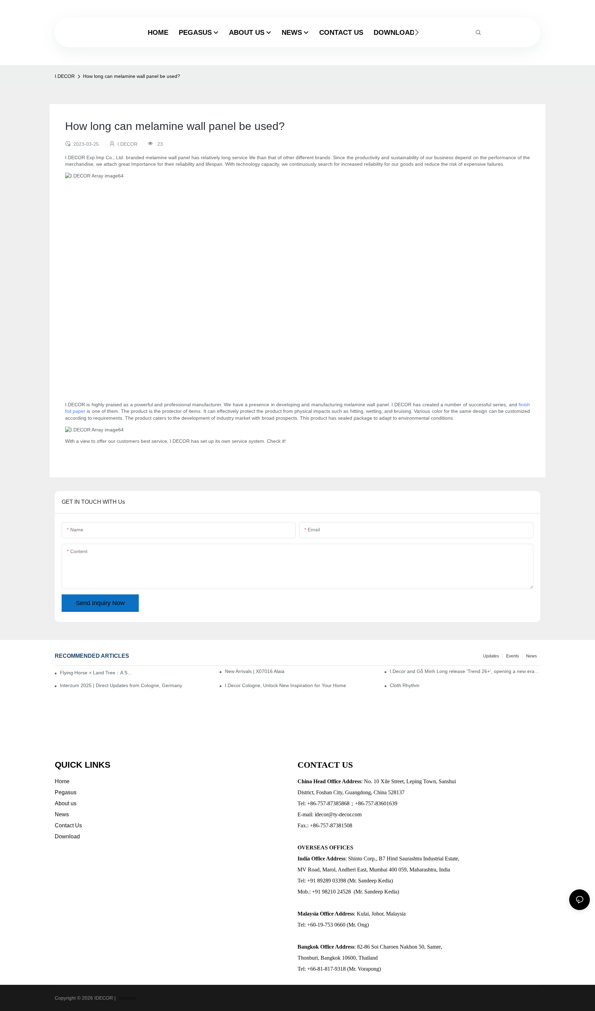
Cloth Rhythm (404, 685)
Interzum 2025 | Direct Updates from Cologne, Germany (121, 685)
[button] (417, 32)
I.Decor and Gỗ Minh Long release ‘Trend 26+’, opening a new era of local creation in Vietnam (465, 671)
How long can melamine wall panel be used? (131, 76)
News (531, 656)
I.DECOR (65, 76)
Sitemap (126, 998)
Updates (491, 656)
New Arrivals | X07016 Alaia (254, 671)
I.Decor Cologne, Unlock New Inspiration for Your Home (285, 685)
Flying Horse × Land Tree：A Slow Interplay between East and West (96, 672)
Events (512, 656)
